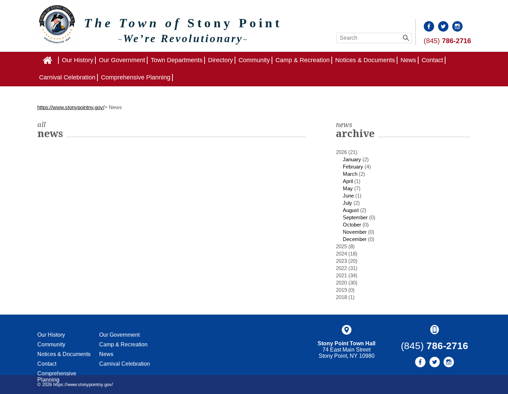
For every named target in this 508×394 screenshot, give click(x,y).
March (350, 174)
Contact (432, 60)
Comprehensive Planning (135, 77)
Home (58, 60)
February (353, 167)
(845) (447, 41)
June (348, 196)
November (355, 232)
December (355, 239)
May (348, 188)
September (355, 217)
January (352, 159)
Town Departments (177, 60)
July (347, 203)
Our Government (122, 60)
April (348, 181)
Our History (77, 60)
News (408, 60)
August (351, 210)
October (352, 225)
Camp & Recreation (302, 60)
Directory (220, 60)
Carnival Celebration (67, 77)
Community (254, 60)
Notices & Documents (365, 60)
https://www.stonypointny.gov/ (70, 107)
